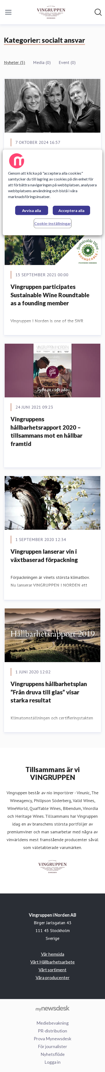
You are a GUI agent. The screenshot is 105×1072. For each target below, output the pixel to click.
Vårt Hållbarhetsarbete (52, 962)
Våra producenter (53, 977)
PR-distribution (52, 1030)
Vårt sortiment (52, 969)
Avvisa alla (31, 210)
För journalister (52, 1046)
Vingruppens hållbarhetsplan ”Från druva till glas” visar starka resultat (48, 692)
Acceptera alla (71, 210)
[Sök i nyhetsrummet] (98, 12)
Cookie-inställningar (52, 223)
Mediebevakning (52, 1023)
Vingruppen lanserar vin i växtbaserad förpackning (44, 555)
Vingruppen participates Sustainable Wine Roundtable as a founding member (49, 295)
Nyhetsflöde (53, 1054)
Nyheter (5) (14, 62)
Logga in (52, 1062)
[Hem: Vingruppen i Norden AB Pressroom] (51, 12)
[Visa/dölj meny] (8, 12)
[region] (53, 192)
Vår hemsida (52, 954)
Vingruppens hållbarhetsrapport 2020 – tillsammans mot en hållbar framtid (46, 431)
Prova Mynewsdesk (52, 1038)
